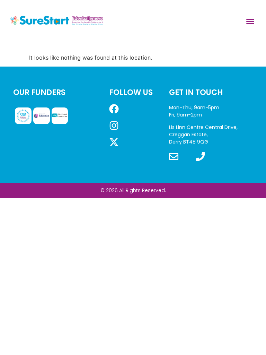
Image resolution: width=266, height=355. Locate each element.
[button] (250, 21)
